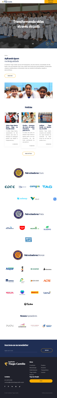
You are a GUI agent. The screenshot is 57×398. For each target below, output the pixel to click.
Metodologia (33, 367)
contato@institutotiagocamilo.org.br (14, 382)
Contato (43, 372)
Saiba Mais (10, 75)
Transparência (44, 370)
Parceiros (43, 367)
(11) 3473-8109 (8, 380)
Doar (41, 380)
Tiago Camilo (33, 372)
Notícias (32, 374)
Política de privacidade (47, 393)
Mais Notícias (28, 153)
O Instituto (32, 365)
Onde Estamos (33, 370)
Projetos (43, 365)
